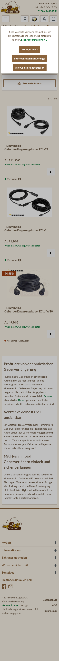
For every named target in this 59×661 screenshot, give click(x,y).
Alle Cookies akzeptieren (29, 67)
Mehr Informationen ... (34, 39)
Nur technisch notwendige (29, 58)
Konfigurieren (29, 49)
